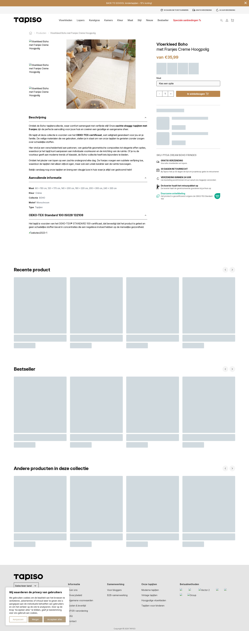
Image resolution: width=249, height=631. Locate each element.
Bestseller (163, 20)
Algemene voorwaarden (80, 600)
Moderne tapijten (150, 590)
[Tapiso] (28, 20)
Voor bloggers (114, 590)
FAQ (70, 616)
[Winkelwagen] (232, 20)
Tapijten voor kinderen (152, 605)
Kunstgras (94, 20)
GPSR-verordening (78, 610)
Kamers (108, 20)
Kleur (120, 20)
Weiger (35, 619)
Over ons (73, 590)
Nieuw (149, 20)
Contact (72, 621)
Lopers (80, 20)
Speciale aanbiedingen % (187, 20)
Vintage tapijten (149, 595)
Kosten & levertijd (77, 605)
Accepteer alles (54, 619)
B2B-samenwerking (117, 595)
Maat (130, 20)
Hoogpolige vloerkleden (153, 600)
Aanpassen (18, 619)
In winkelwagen (196, 93)
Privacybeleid (75, 595)
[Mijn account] (227, 20)
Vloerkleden (65, 20)
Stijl (140, 20)
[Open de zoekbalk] (221, 20)
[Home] (30, 33)
